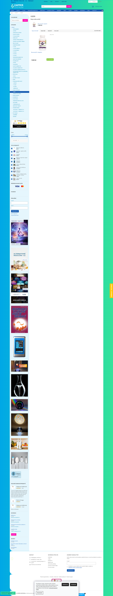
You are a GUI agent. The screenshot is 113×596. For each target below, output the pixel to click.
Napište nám (64, 1)
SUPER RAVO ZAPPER (17, 32)
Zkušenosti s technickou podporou (18, 524)
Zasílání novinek (14, 540)
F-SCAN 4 (15, 53)
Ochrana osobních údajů (52, 565)
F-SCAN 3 (15, 52)
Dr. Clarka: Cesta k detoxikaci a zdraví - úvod (19, 544)
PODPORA (46, 1)
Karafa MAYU (14, 547)
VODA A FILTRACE (16, 90)
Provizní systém (51, 567)
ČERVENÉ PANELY (16, 107)
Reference (13, 515)
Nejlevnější (43, 30)
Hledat (69, 6)
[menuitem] (12, 10)
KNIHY (14, 79)
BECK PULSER (15, 43)
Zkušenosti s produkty (15, 519)
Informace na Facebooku (36, 564)
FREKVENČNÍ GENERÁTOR (18, 57)
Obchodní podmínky (52, 564)
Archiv (13, 534)
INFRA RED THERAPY (17, 106)
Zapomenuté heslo (15, 215)
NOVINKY (14, 116)
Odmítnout (65, 584)
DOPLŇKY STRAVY (16, 78)
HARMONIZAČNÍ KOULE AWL (18, 100)
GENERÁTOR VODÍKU (17, 93)
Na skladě (16, 140)
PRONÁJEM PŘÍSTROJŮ (17, 81)
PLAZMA (15, 86)
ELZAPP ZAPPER (16, 34)
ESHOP (13, 27)
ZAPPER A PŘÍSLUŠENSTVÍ (18, 39)
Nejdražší (50, 30)
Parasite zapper (69, 577)
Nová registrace (14, 213)
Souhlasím (73, 584)
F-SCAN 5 (15, 55)
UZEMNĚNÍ (15, 114)
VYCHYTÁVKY (15, 99)
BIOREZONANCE (16, 95)
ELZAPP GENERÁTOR (17, 66)
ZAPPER (14, 31)
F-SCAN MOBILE (16, 50)
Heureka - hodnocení (54, 577)
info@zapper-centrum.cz (36, 557)
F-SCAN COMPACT (16, 48)
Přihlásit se (15, 211)
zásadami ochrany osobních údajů (75, 567)
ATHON (14, 62)
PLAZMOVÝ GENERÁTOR (17, 68)
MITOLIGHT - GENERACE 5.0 (18, 109)
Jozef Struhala (14, 529)
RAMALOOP (15, 38)
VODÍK (14, 92)
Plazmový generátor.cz (44, 577)
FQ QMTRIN (15, 64)
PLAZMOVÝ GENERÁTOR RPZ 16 (19, 69)
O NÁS (51, 1)
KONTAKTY (57, 1)
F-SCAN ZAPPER (16, 36)
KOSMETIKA (15, 97)
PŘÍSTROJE (15, 74)
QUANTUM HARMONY (17, 59)
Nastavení (39, 593)
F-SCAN (14, 46)
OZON (14, 76)
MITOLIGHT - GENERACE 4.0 (18, 111)
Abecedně (56, 30)
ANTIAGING (15, 102)
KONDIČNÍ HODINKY (16, 45)
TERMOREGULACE (16, 104)
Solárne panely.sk (62, 577)
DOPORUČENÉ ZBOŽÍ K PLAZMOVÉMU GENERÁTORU (20, 72)
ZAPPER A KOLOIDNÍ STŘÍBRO (19, 41)
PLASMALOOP (15, 61)
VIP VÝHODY (15, 113)
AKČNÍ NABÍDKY (16, 29)
